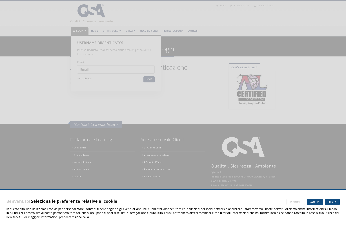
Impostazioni (295, 202)
